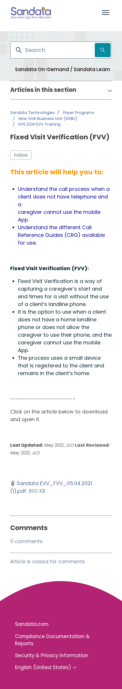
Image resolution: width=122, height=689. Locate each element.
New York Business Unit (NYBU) (47, 118)
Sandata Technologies (32, 112)
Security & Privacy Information (51, 655)
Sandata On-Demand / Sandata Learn (62, 69)
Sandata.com (32, 624)
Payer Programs (78, 112)
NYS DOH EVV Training (39, 124)
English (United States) (43, 667)
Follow (21, 155)
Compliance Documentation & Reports (52, 640)
